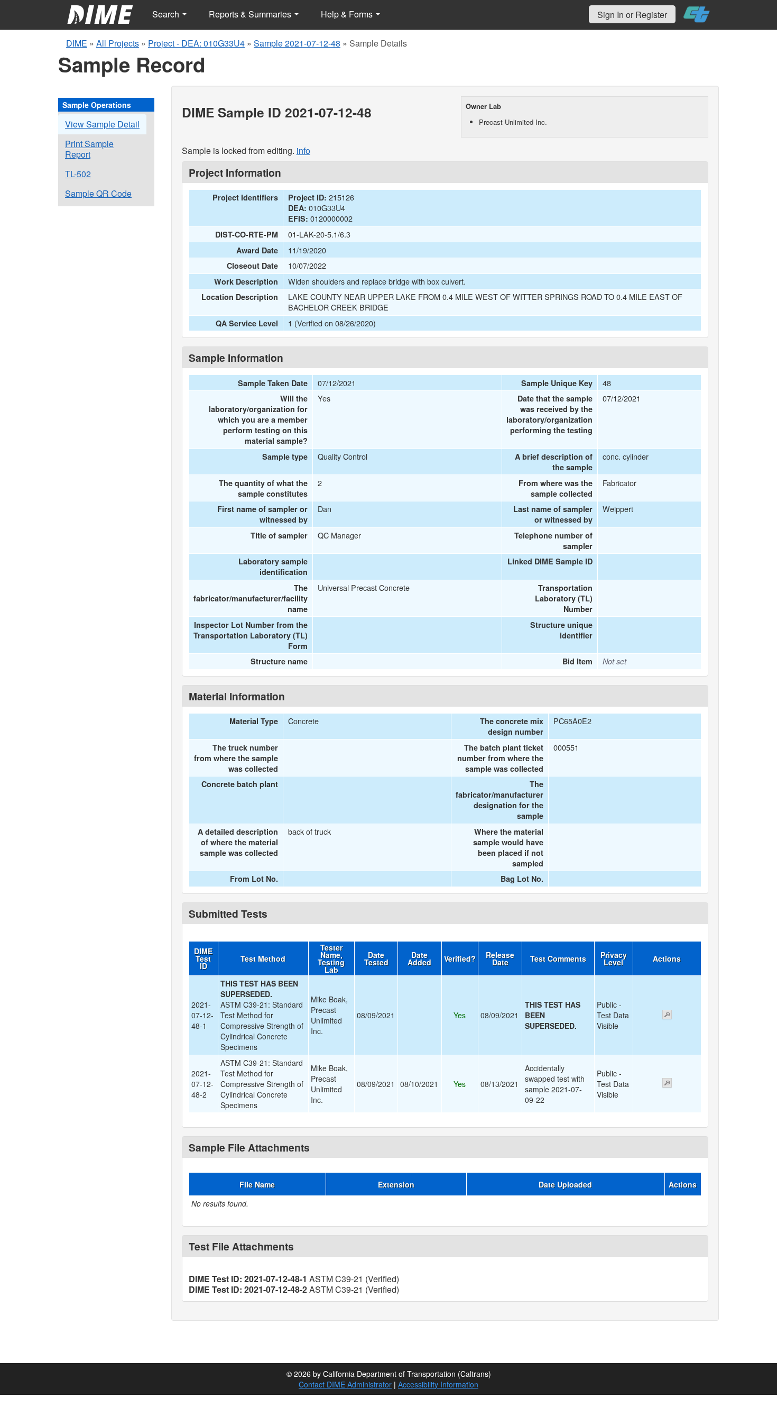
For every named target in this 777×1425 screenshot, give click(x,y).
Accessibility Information (438, 1384)
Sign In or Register (632, 14)
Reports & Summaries (251, 14)
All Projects (117, 43)
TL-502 (78, 174)
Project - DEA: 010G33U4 (196, 43)
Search (166, 14)
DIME (76, 43)
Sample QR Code (98, 193)
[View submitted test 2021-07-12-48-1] (667, 1015)
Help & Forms (348, 14)
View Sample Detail (102, 124)
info (303, 150)
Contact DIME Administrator (345, 1384)
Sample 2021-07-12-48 (297, 43)
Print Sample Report (89, 149)
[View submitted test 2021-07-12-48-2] (667, 1084)
